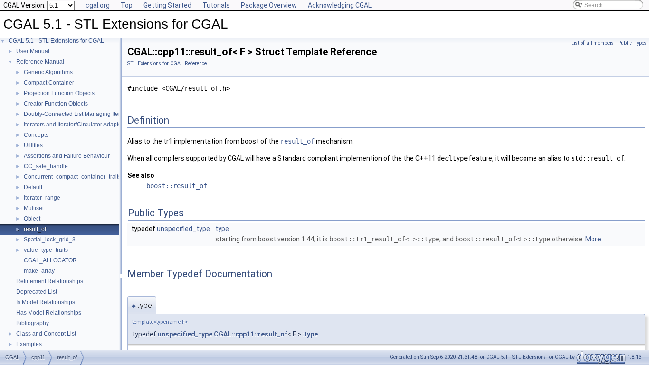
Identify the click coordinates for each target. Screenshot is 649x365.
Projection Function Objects (59, 93)
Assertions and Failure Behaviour (67, 156)
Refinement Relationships (49, 281)
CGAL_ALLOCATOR (50, 260)
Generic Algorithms (48, 72)
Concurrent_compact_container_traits (72, 176)
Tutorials (216, 5)
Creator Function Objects (56, 103)
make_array (39, 271)
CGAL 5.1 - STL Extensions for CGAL (56, 41)
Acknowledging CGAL (340, 5)
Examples (29, 344)
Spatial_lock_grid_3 (50, 239)
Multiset (34, 208)
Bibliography (32, 323)
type (222, 228)
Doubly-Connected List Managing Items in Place (86, 114)
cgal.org (98, 5)
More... (595, 239)
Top (127, 5)
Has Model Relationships (48, 312)
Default (33, 187)
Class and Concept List (46, 333)
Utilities (33, 145)
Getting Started (167, 5)
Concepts (36, 135)
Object (32, 218)
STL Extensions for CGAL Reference (167, 63)
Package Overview (269, 5)
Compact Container (49, 82)
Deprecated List (36, 291)
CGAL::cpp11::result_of (250, 334)
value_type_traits (46, 250)
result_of (35, 229)
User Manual (32, 51)
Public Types (632, 43)
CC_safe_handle (46, 166)
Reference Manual (40, 61)
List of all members (592, 43)
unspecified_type (183, 228)
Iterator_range (42, 197)
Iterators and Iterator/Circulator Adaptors (75, 124)
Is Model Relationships (45, 302)
